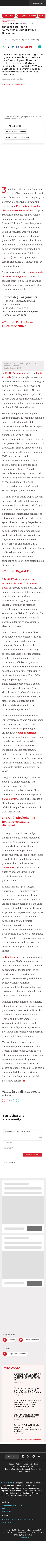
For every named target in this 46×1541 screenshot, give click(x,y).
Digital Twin (11, 579)
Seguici (10, 1456)
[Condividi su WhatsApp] (4, 47)
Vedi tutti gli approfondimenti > (29, 1439)
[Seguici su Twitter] (28, 1457)
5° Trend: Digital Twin (15, 308)
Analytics (14, 40)
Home (4, 40)
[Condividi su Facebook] (17, 47)
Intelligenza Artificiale (26, 15)
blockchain (8, 867)
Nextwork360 (7, 1483)
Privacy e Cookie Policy (23, 1466)
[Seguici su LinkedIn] (22, 1457)
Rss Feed (34, 1464)
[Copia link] (22, 47)
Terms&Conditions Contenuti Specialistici (23, 1469)
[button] (3, 9)
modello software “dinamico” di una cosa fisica (20, 583)
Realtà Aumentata (15, 373)
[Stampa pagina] (31, 47)
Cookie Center (23, 1472)
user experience (27, 733)
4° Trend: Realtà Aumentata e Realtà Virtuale (19, 303)
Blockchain (11, 957)
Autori (18, 1464)
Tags (26, 1464)
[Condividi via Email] (26, 47)
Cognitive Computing (30, 40)
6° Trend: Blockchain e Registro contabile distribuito (20, 313)
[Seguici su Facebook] (33, 1457)
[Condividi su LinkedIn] (13, 47)
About (11, 1464)
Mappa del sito (23, 1538)
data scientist (9, 799)
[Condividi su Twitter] (8, 47)
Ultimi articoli (9, 15)
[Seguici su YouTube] (39, 1457)
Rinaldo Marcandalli (12, 85)
